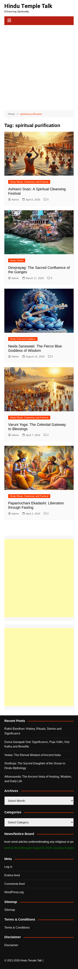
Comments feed (14, 883)
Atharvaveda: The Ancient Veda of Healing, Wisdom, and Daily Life (38, 779)
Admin (15, 199)
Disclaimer (11, 945)
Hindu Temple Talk (28, 6)
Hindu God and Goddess (23, 339)
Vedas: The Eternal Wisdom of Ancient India (32, 755)
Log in (8, 866)
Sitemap (9, 909)
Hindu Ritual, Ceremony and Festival (29, 182)
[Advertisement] (39, 66)
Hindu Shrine (16, 260)
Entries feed (12, 875)
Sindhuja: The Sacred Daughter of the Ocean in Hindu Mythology (34, 766)
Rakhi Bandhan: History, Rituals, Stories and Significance (32, 731)
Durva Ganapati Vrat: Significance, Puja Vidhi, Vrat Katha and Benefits (36, 744)
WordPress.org (14, 892)
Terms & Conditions (17, 927)
